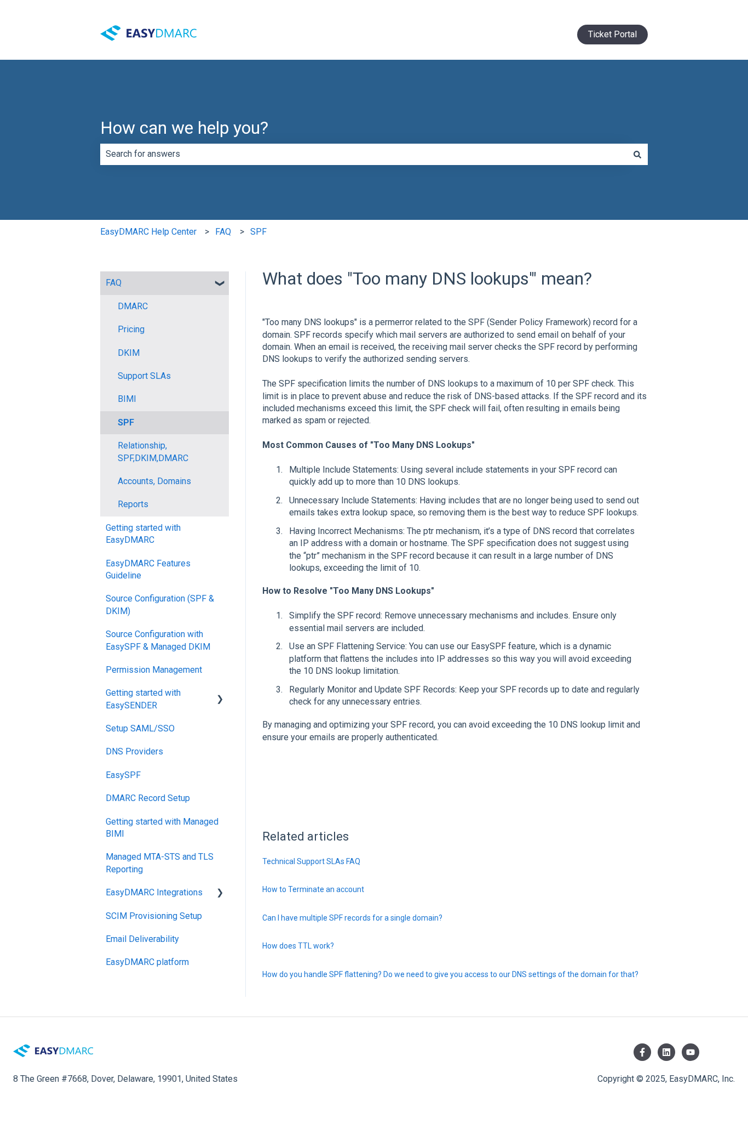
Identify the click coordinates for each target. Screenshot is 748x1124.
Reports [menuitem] (133, 504)
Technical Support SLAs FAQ (311, 861)
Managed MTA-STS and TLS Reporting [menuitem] (160, 862)
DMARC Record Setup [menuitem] (148, 798)
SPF (258, 231)
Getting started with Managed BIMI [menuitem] (162, 827)
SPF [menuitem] (126, 422)
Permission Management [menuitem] (154, 670)
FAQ (223, 231)
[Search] (637, 154)
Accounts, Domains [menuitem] (154, 481)
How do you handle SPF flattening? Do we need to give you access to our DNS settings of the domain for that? (450, 974)
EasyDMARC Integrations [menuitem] (154, 892)
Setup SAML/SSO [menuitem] (140, 728)
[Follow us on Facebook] (642, 1052)
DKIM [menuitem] (129, 353)
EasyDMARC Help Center (148, 231)
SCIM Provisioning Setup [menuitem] (154, 916)
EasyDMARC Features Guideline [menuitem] (148, 569)
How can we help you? (184, 127)
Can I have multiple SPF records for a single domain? (352, 917)
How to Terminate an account (313, 889)
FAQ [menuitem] (114, 282)
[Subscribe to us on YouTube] (690, 1052)
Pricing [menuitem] (131, 329)
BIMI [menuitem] (127, 399)
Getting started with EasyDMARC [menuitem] (143, 534)
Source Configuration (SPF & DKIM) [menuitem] (160, 604)
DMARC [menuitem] (133, 306)
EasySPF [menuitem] (123, 775)
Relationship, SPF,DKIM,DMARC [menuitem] (153, 451)
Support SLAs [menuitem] (144, 376)
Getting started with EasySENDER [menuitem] (143, 699)
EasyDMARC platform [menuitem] (147, 962)
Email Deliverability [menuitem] (142, 939)
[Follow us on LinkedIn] (666, 1052)
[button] (220, 284)
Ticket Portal (612, 34)
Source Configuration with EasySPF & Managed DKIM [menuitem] (158, 640)
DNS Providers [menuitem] (134, 751)
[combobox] (363, 154)
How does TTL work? (298, 945)
